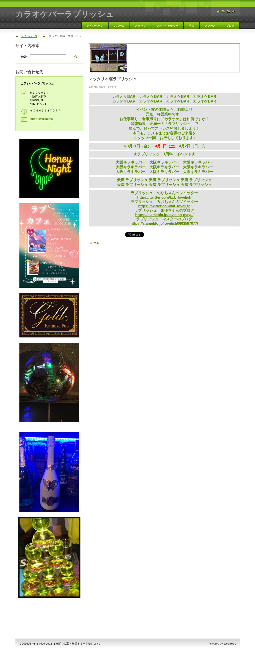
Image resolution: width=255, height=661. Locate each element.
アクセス (210, 25)
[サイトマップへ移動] (223, 11)
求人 (191, 25)
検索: (24, 56)
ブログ (230, 25)
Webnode (230, 643)
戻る (96, 242)
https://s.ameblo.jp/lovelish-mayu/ (164, 215)
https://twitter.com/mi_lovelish (164, 206)
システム (119, 25)
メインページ (95, 25)
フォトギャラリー (167, 25)
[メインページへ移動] (218, 11)
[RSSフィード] (233, 11)
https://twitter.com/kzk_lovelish (164, 197)
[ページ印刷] (228, 11)
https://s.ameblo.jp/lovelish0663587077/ (164, 223)
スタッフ (140, 25)
